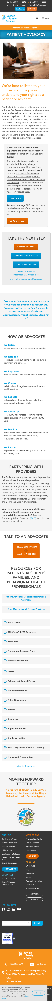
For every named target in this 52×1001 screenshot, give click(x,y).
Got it (38, 993)
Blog (28, 870)
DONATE (31, 9)
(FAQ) (33, 518)
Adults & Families (8, 846)
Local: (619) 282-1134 (26, 265)
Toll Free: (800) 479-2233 (26, 256)
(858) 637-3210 (16, 964)
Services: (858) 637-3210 (16, 2)
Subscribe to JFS (32, 889)
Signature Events (32, 846)
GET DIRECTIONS (13, 982)
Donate (32, 856)
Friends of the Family (34, 839)
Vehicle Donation (32, 843)
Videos (28, 877)
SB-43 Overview (17, 221)
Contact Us (20, 9)
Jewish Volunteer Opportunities (8, 883)
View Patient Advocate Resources (26, 279)
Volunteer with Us (8, 879)
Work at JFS (30, 866)
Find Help (6, 835)
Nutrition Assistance (9, 843)
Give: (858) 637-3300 (38, 2)
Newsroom (30, 873)
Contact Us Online (25, 247)
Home (8, 5)
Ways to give (32, 835)
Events (15, 5)
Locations (34, 894)
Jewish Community (9, 863)
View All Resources (26, 766)
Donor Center (31, 850)
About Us (30, 862)
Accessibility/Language (37, 5)
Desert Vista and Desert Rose (11, 858)
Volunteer (7, 875)
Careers (23, 5)
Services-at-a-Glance (10, 839)
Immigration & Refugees (11, 854)
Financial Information (34, 881)
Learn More (15, 198)
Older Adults (7, 850)
